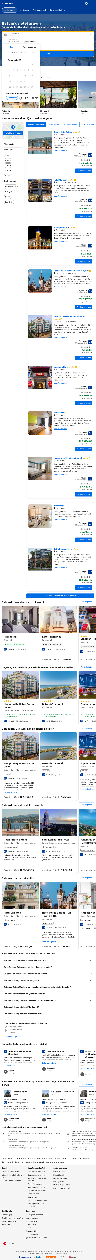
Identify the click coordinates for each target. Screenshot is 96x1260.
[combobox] (48, 35)
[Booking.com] (7, 3)
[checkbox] (32, 64)
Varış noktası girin (14, 33)
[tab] (12, 47)
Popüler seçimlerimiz (36, 124)
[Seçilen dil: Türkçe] (4, 1243)
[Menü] (93, 4)
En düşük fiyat (53, 124)
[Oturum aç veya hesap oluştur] (86, 4)
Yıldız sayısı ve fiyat (70, 124)
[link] (13, 155)
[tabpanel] (21, 76)
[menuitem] (9, 10)
